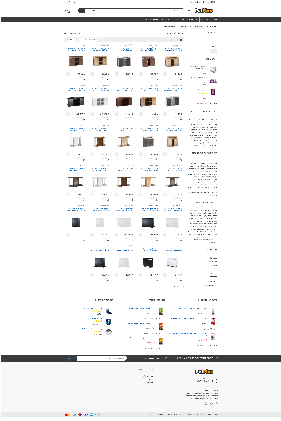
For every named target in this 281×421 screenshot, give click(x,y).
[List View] (174, 40)
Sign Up (70, 358)
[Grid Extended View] (178, 40)
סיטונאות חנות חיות (146, 373)
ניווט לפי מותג (148, 379)
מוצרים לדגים (193, 19)
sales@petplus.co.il (196, 2)
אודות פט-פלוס (148, 376)
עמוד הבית (213, 27)
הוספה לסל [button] (165, 235)
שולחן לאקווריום (177, 45)
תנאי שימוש (213, 265)
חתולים (205, 19)
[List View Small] (171, 40)
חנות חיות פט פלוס (210, 414)
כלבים (215, 19)
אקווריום (184, 27)
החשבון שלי (213, 258)
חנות (75, 2)
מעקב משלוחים (212, 262)
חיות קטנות (155, 19)
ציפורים (181, 19)
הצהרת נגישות (148, 383)
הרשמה (66, 2)
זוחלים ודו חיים (169, 19)
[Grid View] (181, 40)
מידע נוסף (165, 74)
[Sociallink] (217, 403)
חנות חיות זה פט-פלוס (146, 369)
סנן (214, 51)
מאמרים (144, 19)
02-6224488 (211, 2)
